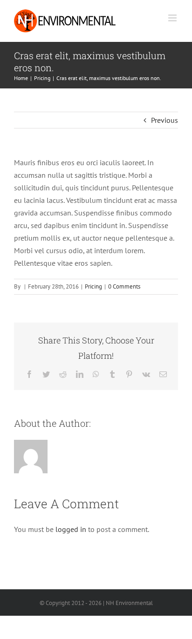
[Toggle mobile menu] (173, 18)
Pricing (93, 286)
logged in (70, 529)
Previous (164, 120)
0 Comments (124, 286)
